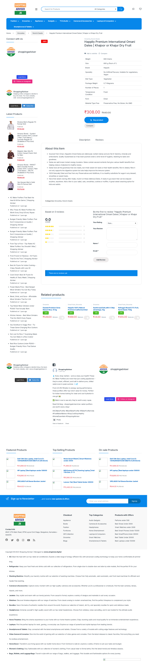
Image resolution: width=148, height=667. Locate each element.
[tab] (84, 141)
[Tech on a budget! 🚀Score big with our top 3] (26, 66)
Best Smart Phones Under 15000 (127, 531)
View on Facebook (58, 423)
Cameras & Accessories (83, 21)
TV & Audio (64, 21)
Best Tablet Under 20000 (124, 537)
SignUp (134, 501)
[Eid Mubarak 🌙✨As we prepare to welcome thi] (26, 71)
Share (67, 423)
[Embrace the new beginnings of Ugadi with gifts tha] (34, 71)
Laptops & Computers (105, 21)
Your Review (98, 228)
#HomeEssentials (59, 416)
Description (84, 140)
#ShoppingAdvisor (72, 416)
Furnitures (67, 531)
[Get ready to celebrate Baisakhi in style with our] (17, 71)
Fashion (14, 21)
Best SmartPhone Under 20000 (126, 534)
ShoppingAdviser (65, 369)
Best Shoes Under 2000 (124, 524)
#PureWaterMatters (60, 413)
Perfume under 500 (122, 520)
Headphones (94, 527)
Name (96, 243)
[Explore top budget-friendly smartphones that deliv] (9, 66)
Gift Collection (68, 534)
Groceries (26, 21)
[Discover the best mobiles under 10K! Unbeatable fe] (17, 66)
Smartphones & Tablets (23, 27)
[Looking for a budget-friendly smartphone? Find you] (26, 61)
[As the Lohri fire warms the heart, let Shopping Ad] (9, 71)
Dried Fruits (71, 304)
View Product (62, 318)
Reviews (99, 140)
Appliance (39, 21)
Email (96, 251)
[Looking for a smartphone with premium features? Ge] (34, 61)
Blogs (65, 541)
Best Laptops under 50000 (125, 541)
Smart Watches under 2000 (125, 527)
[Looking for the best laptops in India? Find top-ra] (9, 61)
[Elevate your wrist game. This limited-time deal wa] (34, 66)
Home (8, 33)
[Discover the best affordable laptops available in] (17, 61)
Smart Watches (94, 537)
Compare (104, 53)
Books (65, 524)
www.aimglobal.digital (52, 552)
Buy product (98, 120)
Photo (59, 420)
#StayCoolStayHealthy (75, 413)
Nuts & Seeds (38, 33)
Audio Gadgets (94, 520)
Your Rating (97, 222)
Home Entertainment (96, 531)
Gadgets (51, 21)
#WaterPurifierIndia (87, 411)
